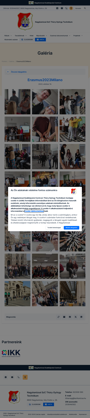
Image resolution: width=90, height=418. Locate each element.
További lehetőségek (54, 227)
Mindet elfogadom (71, 227)
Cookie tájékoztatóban (34, 211)
